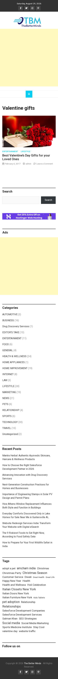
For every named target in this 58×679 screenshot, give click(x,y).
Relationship (28, 602)
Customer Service (12, 577)
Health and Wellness (14, 584)
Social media (11, 623)
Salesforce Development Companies (23, 610)
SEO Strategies (28, 618)
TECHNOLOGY (10, 422)
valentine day (9, 631)
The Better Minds (32, 663)
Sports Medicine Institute (17, 627)
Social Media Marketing (35, 623)
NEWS (5, 398)
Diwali (28, 577)
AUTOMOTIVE (9, 314)
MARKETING (9, 392)
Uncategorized (10, 434)
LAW (4, 380)
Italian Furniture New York (17, 597)
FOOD (5, 344)
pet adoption (11, 602)
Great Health (38, 577)
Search (48, 200)
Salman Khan (9, 618)
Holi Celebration (36, 584)
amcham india (26, 568)
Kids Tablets (39, 597)
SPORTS (7, 416)
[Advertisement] (29, 57)
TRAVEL (6, 428)
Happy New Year (11, 580)
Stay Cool (38, 627)
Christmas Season (35, 573)
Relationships (11, 606)
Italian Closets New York (19, 589)
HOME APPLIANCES (13, 362)
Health (26, 580)
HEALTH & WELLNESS (14, 356)
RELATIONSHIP (10, 410)
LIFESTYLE (25, 151)
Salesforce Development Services (22, 614)
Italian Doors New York (15, 593)
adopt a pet (8, 568)
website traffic (27, 631)
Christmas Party (11, 573)
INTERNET (8, 374)
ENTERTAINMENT (10, 151)
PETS (5, 404)
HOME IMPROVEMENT (14, 368)
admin (28, 163)
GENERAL (7, 350)
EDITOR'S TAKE (10, 332)
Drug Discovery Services (15, 326)
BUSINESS (8, 320)
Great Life (50, 577)
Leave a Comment (45, 163)
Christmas (43, 568)
